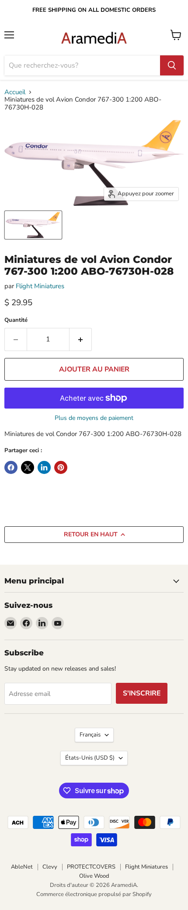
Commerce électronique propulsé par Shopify (94, 894)
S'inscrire (141, 693)
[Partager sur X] (27, 467)
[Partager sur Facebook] (10, 467)
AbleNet (22, 867)
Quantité (16, 320)
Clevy (49, 867)
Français (90, 735)
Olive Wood (94, 876)
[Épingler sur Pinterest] (60, 467)
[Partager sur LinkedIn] (44, 467)
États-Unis (90, 758)
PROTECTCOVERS (91, 867)
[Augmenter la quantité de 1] (81, 339)
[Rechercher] (172, 65)
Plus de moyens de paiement (94, 418)
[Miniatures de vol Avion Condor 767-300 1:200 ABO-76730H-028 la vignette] (33, 225)
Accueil (14, 92)
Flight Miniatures (40, 286)
